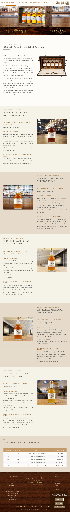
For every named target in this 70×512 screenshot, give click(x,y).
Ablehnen (59, 503)
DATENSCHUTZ (57, 480)
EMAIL (57, 485)
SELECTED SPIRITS (12, 482)
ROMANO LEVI (12, 485)
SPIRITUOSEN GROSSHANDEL (13, 478)
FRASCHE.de (45, 509)
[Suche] (49, 3)
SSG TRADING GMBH (13, 480)
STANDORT (57, 484)
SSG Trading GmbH (31, 509)
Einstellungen (59, 507)
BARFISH (13, 484)
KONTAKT (57, 482)
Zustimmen (59, 499)
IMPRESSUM (57, 478)
